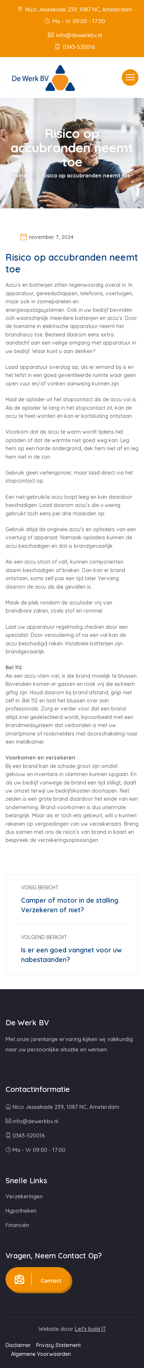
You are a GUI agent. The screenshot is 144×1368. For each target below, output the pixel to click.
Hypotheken (21, 1210)
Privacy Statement (58, 1345)
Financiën (17, 1224)
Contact (50, 1280)
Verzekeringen (24, 1196)
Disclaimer (18, 1345)
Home (19, 175)
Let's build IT (90, 1328)
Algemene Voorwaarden (41, 1354)
